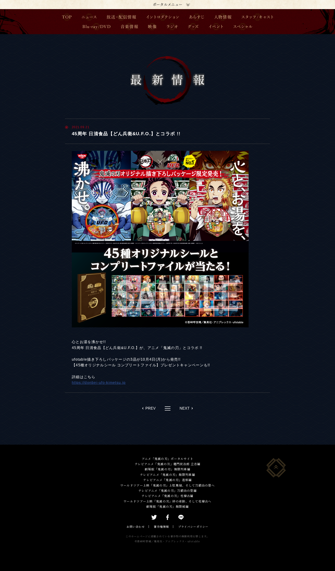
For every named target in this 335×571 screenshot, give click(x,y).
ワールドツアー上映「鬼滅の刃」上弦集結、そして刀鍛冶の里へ (167, 485)
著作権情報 (161, 526)
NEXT (185, 408)
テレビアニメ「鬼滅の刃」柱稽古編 (167, 496)
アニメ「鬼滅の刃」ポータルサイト (167, 458)
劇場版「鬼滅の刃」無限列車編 (167, 469)
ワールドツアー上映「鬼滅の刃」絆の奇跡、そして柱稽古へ (167, 501)
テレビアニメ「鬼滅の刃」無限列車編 (167, 474)
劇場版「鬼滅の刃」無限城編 (167, 506)
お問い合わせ (135, 526)
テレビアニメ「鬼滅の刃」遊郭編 (167, 480)
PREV (150, 408)
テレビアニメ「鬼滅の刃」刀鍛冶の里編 (167, 490)
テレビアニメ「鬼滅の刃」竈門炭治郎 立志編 (168, 464)
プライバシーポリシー (193, 526)
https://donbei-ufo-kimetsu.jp (99, 383)
